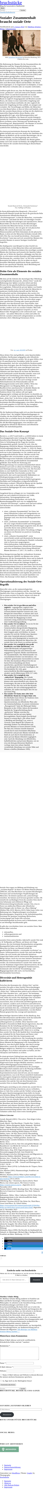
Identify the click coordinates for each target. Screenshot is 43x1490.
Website (3, 1371)
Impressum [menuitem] (8, 1487)
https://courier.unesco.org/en (10, 1185)
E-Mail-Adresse (6, 1367)
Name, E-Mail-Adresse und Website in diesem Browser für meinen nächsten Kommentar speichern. (21, 1376)
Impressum (8, 1469)
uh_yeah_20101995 (19, 350)
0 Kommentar (11, 29)
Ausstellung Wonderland (15, 57)
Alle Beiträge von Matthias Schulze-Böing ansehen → (18, 1331)
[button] (8, 1238)
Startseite (7, 1465)
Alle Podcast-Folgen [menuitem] (11, 1485)
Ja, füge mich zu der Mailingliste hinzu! (17, 1381)
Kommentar (5, 1346)
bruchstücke (11, 2)
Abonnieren (36, 1280)
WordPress (16, 1473)
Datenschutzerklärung (12, 1467)
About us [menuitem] (7, 1483)
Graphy (29, 1473)
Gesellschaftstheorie (7, 12)
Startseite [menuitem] (7, 1481)
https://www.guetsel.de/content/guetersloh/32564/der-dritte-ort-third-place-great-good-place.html (20, 1206)
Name (3, 1363)
